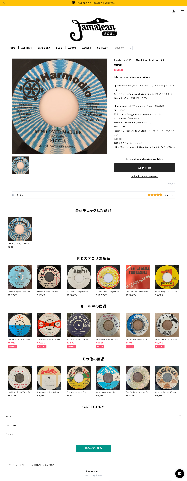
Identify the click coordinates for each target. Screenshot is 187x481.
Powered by (90, 476)
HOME (12, 48)
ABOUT (72, 48)
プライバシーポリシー (17, 465)
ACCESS (86, 48)
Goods (9, 434)
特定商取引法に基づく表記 (43, 465)
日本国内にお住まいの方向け (144, 176)
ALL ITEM (26, 48)
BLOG (59, 48)
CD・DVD (11, 425)
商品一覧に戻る (93, 448)
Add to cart (144, 167)
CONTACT (102, 48)
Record (9, 416)
